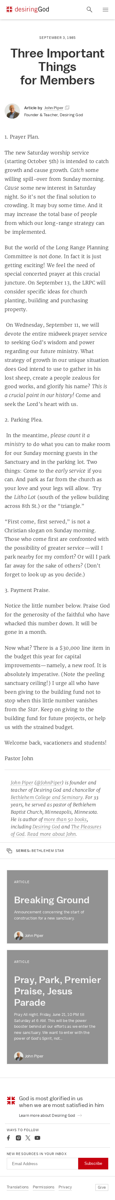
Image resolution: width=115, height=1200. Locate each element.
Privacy (65, 1187)
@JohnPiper (49, 783)
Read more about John (51, 834)
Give (102, 1187)
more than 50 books (65, 819)
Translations (18, 1187)
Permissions (44, 1187)
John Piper (22, 783)
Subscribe (93, 1163)
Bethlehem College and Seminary (47, 797)
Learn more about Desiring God (47, 1115)
